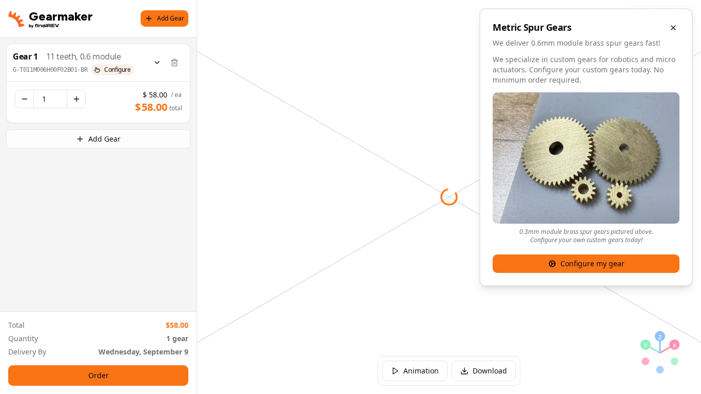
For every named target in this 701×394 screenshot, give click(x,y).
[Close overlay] (673, 28)
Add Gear (170, 18)
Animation (421, 371)
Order (98, 375)
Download (490, 371)
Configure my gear (592, 263)
